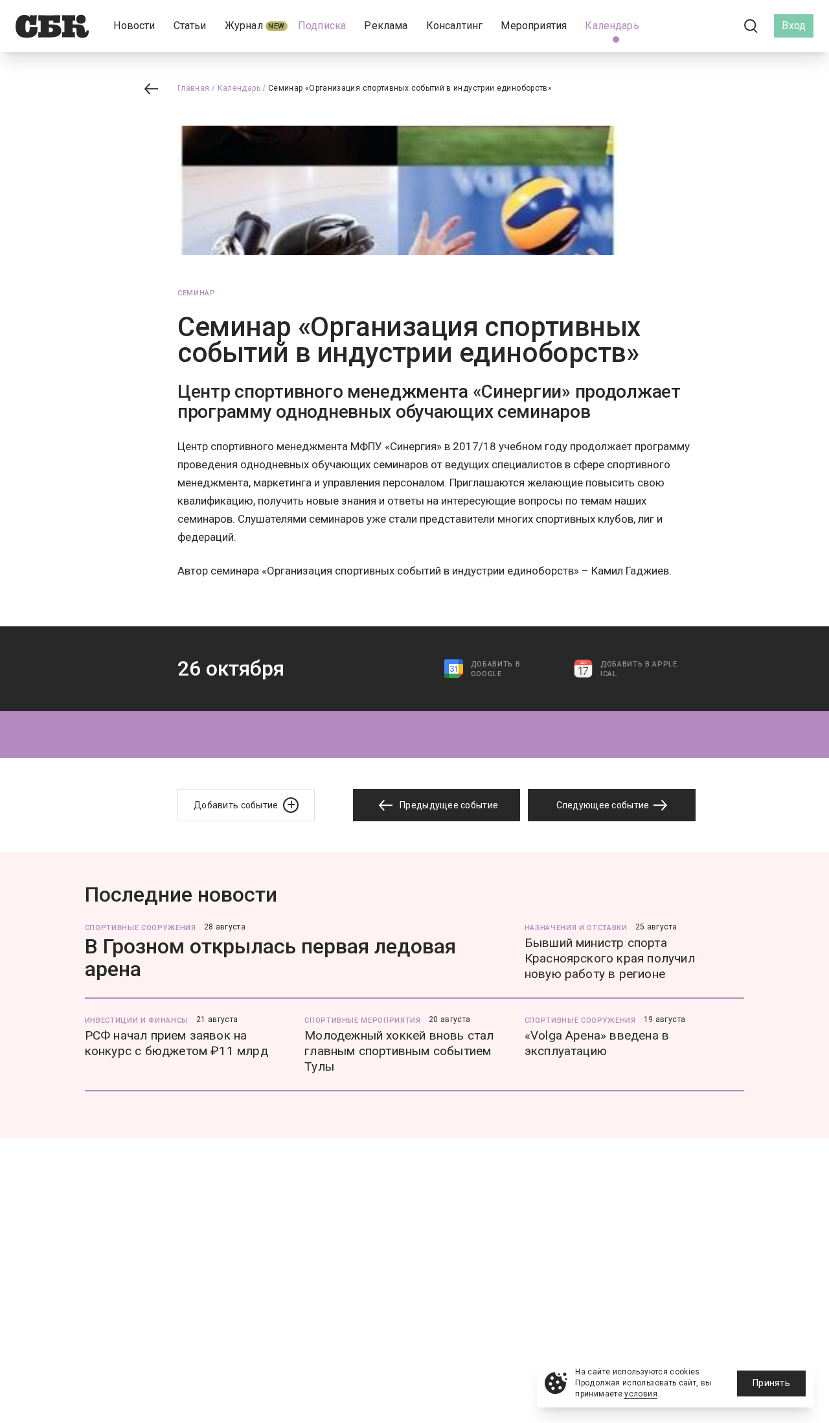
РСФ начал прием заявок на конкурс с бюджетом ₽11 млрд (176, 1043)
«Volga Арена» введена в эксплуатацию (597, 1043)
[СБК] (52, 26)
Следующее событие (604, 805)
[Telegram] (715, 25)
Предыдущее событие (448, 805)
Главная (193, 88)
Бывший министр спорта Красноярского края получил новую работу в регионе (610, 958)
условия (640, 1393)
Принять (771, 1383)
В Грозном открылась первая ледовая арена (270, 957)
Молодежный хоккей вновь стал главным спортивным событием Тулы (399, 1051)
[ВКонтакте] (693, 26)
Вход (794, 25)
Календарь (239, 88)
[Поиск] (751, 26)
